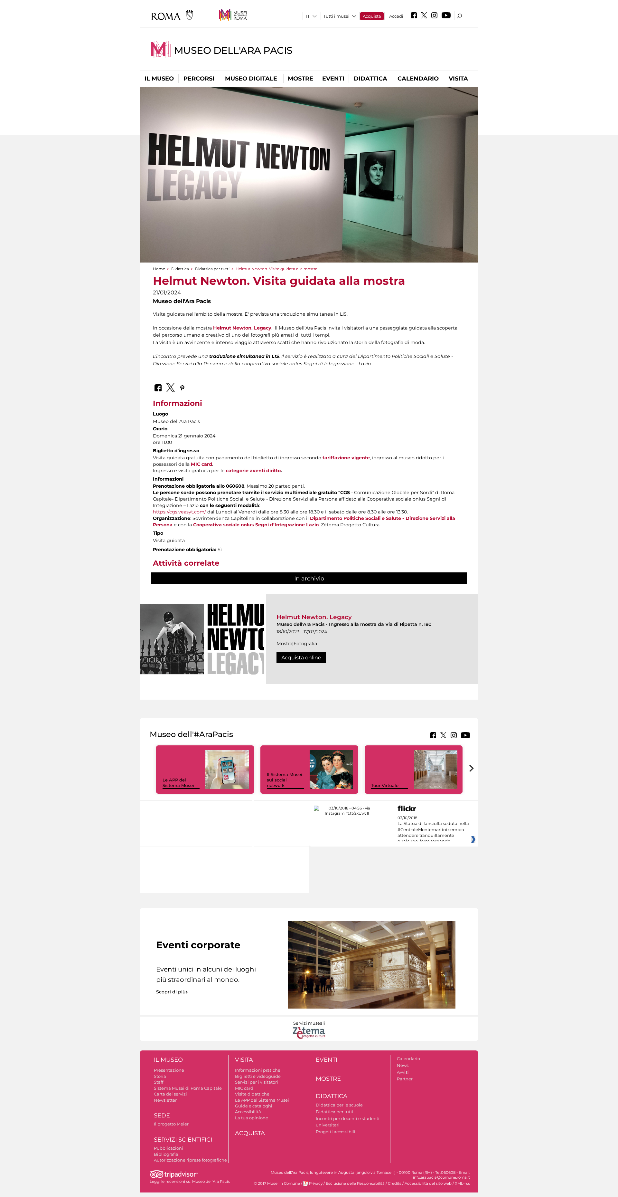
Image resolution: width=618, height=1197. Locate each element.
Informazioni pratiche (257, 1070)
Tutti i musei (336, 16)
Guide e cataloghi (253, 1105)
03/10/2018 (433, 830)
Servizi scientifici (183, 1140)
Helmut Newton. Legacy (314, 617)
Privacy (316, 1183)
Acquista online (301, 658)
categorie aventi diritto (253, 471)
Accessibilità (248, 1111)
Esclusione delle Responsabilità (355, 1183)
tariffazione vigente (346, 458)
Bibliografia (166, 1154)
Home (159, 268)
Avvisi (403, 1072)
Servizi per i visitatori (256, 1082)
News (402, 1065)
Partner (405, 1078)
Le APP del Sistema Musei (178, 782)
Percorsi (198, 78)
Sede (162, 1115)
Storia (160, 1076)
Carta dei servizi (170, 1093)
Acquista (372, 16)
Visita (458, 78)
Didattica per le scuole (339, 1104)
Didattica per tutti (212, 268)
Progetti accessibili (335, 1131)
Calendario (418, 78)
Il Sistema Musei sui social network (284, 780)
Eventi (333, 78)
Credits (394, 1183)
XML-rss (462, 1183)
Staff (158, 1082)
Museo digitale (251, 78)
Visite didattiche (252, 1093)
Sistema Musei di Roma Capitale (188, 1088)
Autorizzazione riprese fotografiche (190, 1160)
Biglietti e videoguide (258, 1076)
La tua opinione (251, 1117)
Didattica (370, 78)
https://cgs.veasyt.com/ (179, 512)
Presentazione (169, 1070)
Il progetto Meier (171, 1123)
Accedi (396, 16)
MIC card (244, 1088)
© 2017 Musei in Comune (277, 1183)
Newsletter (165, 1100)
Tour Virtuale (384, 785)
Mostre (300, 78)
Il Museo (159, 78)
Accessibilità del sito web (428, 1183)
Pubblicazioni (168, 1148)
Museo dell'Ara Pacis (233, 50)
